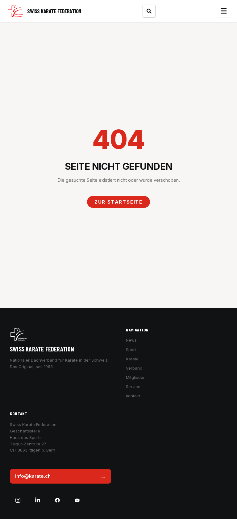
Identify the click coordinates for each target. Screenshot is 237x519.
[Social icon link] (18, 500)
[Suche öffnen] (149, 11)
